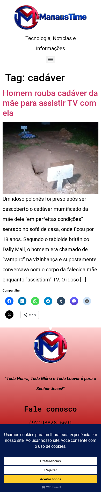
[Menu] (50, 59)
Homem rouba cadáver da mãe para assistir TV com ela (50, 103)
